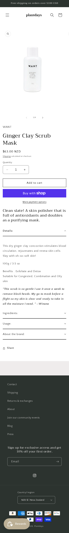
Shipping (7, 156)
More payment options (34, 202)
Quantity (7, 162)
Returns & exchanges (20, 401)
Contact (12, 384)
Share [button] (10, 348)
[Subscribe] (57, 461)
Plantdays (39, 526)
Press (10, 434)
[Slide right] (43, 118)
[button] (7, 15)
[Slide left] (26, 118)
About (11, 409)
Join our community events (23, 417)
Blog (10, 426)
